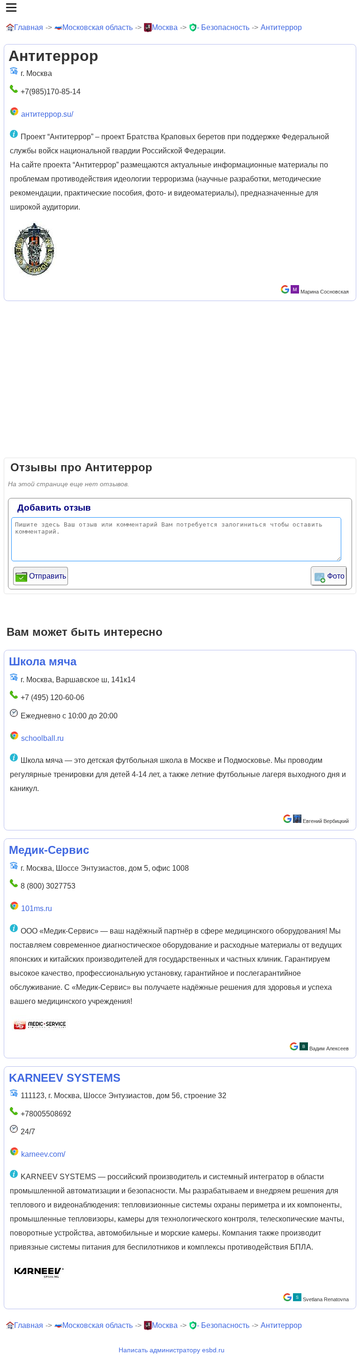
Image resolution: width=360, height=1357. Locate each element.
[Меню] (180, 7)
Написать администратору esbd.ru (172, 1350)
